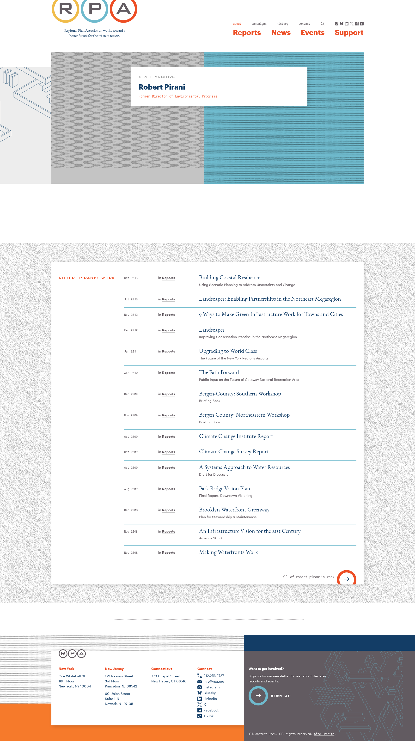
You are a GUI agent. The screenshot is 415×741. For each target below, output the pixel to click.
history (282, 24)
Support (349, 32)
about (237, 24)
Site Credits (324, 734)
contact (304, 24)
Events (312, 32)
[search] (322, 23)
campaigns (259, 24)
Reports (247, 32)
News (281, 32)
